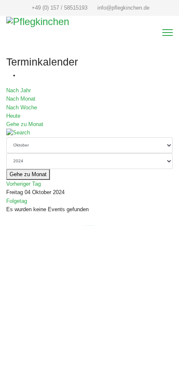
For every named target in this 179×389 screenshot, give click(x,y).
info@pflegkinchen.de (123, 8)
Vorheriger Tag (23, 184)
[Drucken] (22, 75)
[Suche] (89, 133)
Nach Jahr (18, 90)
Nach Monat (20, 99)
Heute (13, 116)
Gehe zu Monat (24, 124)
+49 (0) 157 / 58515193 (59, 8)
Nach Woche (21, 107)
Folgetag (16, 201)
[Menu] (167, 32)
